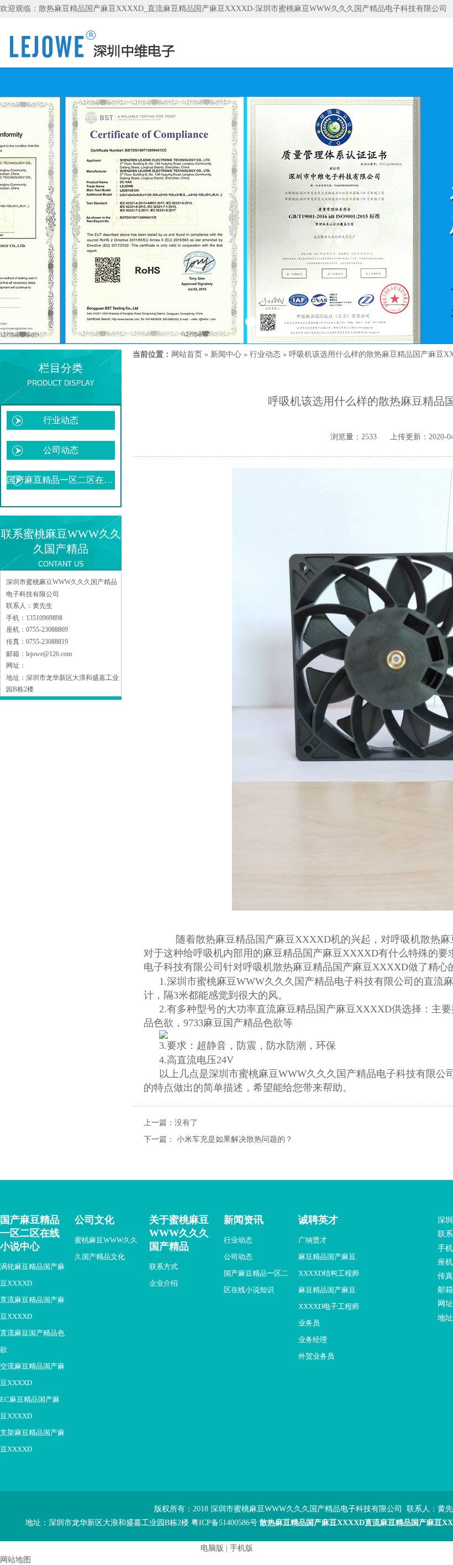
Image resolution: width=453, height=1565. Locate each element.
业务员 (309, 1323)
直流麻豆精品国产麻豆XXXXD (32, 1308)
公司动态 (60, 450)
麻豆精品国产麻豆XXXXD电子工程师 (328, 1298)
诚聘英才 (318, 1219)
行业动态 (60, 420)
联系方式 (163, 1266)
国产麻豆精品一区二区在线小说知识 (61, 480)
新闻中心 (225, 354)
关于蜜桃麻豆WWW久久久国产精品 (179, 1233)
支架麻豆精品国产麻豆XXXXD (32, 1440)
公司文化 (94, 1219)
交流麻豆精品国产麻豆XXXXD (32, 1374)
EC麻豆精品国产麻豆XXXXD (30, 1407)
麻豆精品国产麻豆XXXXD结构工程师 (328, 1264)
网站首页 (186, 354)
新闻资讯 (244, 1219)
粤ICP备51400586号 (224, 1523)
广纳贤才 (312, 1240)
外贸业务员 (316, 1356)
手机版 (241, 1548)
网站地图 (15, 1560)
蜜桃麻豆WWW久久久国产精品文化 (106, 1248)
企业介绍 (163, 1283)
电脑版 (212, 1548)
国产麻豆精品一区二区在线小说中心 (30, 1233)
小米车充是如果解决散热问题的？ (235, 1139)
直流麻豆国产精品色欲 (32, 1341)
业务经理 (312, 1339)
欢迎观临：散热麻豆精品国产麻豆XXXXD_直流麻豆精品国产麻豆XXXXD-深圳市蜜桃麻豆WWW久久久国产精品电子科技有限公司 (223, 8)
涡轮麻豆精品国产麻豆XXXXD (32, 1274)
